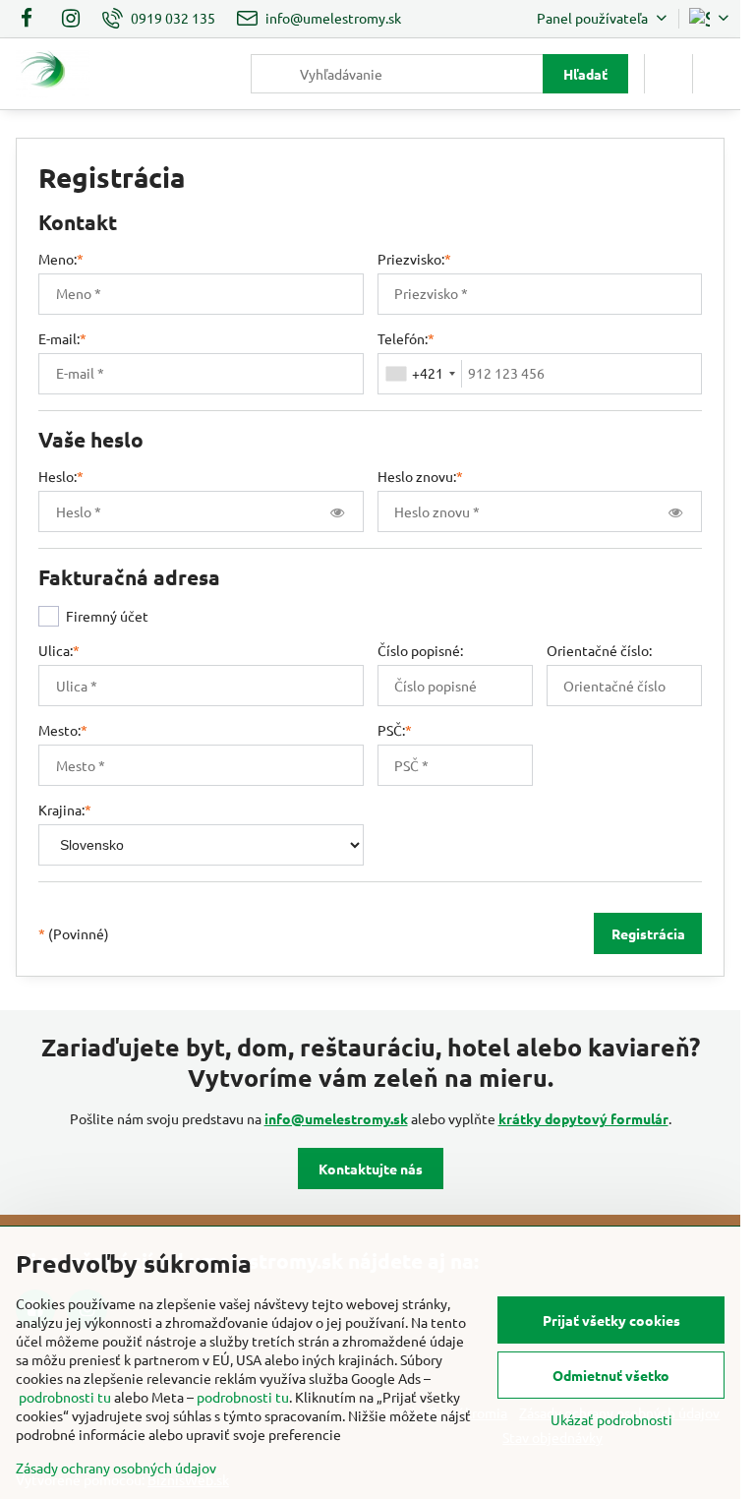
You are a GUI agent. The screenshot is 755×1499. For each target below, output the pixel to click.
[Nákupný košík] (668, 73)
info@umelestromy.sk (336, 1118)
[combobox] (420, 373)
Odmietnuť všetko (610, 1375)
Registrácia (648, 933)
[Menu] (716, 73)
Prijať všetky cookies (611, 1320)
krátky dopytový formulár (583, 1118)
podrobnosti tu (65, 1397)
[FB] (32, 18)
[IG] (70, 18)
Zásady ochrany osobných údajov (116, 1467)
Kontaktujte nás (371, 1168)
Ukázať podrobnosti (611, 1419)
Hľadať (585, 74)
